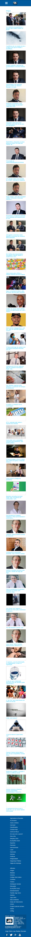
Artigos (8, 11)
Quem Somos (10, 916)
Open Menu (6, 3)
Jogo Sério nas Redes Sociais (15, 931)
